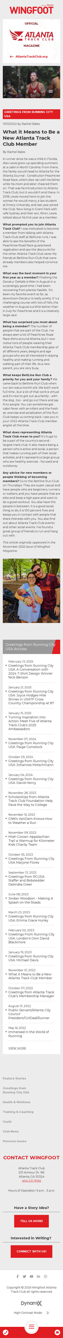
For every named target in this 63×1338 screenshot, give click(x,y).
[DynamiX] (31, 1303)
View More (17, 1048)
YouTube (31, 1276)
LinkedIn (43, 91)
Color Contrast (46, 1313)
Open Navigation (31, 1326)
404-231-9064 (31, 1180)
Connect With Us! (31, 1251)
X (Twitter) (24, 1276)
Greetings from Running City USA (28, 114)
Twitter (35, 91)
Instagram (45, 1276)
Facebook (27, 91)
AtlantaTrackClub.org (32, 56)
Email (51, 91)
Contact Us (57, 1332)
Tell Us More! (31, 1221)
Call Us (5, 1332)
